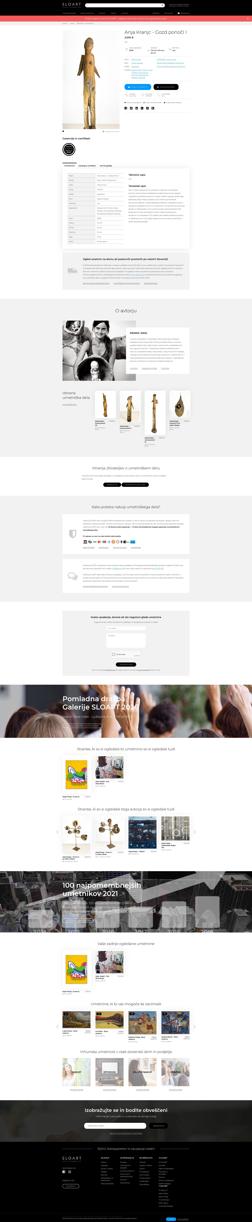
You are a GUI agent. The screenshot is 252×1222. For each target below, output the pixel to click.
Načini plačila (104, 547)
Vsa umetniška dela (70, 404)
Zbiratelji (155, 13)
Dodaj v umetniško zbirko (153, 102)
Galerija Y (71, 1186)
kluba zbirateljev (137, 275)
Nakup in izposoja (87, 13)
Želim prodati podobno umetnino (171, 66)
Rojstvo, (134, 78)
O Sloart (124, 13)
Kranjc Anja (136, 59)
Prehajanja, (143, 75)
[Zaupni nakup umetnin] (142, 1072)
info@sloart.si (117, 569)
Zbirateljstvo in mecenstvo (107, 1179)
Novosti (142, 1162)
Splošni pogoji (165, 1184)
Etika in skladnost (166, 1180)
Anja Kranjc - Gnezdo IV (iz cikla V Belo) (179, 405)
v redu (171, 1219)
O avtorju (134, 368)
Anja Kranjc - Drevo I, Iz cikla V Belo (109, 832)
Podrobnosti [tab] (69, 166)
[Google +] (142, 108)
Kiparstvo (135, 66)
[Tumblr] (153, 108)
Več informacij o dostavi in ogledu (127, 283)
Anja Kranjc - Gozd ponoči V (130, 407)
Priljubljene (144, 1172)
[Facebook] (126, 108)
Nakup (103, 1162)
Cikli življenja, (143, 73)
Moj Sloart (168, 13)
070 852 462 (159, 569)
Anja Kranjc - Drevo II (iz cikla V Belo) (77, 835)
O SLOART (163, 1162)
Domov (65, 23)
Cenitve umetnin (127, 1171)
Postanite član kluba (135, 485)
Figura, (134, 63)
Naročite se (158, 1126)
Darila (142, 1169)
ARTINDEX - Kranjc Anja (166, 59)
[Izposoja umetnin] (109, 1072)
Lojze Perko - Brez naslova (77, 1019)
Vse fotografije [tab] (106, 166)
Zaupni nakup (107, 1169)
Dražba (104, 1172)
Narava (140, 63)
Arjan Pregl (163, 1197)
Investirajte (144, 1181)
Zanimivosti (144, 1175)
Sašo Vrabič (163, 1193)
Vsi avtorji (165, 368)
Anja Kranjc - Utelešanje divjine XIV (175, 828)
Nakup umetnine (88, 547)
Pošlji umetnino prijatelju (173, 102)
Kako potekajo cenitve (120, 586)
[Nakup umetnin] (77, 1072)
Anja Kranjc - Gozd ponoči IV (155, 413)
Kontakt (162, 1165)
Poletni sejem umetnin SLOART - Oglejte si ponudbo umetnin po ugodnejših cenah (126, 18)
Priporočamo (145, 1178)
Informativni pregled (125, 1167)
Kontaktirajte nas (150, 283)
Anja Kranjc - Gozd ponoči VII (105, 405)
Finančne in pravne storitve (126, 1175)
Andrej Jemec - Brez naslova (175, 1022)
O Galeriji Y (163, 1190)
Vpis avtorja (125, 1183)
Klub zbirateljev (107, 1184)
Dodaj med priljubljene (133, 102)
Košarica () (185, 13)
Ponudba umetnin (69, 13)
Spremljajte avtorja (149, 368)
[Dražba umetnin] (175, 1072)
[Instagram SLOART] (69, 1172)
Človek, (134, 73)
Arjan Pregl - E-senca (77, 775)
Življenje (141, 78)
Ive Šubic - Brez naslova (109, 1020)
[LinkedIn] (136, 108)
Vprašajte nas (126, 665)
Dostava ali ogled (120, 547)
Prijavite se (112, 485)
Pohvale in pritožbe (163, 1173)
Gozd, (150, 70)
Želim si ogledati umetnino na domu (96, 283)
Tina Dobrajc (164, 1200)
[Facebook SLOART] (64, 1172)
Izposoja (104, 1165)
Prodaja (102, 13)
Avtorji (72, 23)
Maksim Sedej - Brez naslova (142, 1022)
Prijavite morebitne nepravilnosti (95, 586)
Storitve (113, 13)
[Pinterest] (147, 108)
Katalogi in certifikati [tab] (87, 166)
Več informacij (183, 1219)
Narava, (134, 70)
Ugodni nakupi (145, 1165)
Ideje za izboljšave (166, 1169)
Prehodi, (134, 75)
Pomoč (162, 1177)
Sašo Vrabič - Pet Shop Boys (109, 767)
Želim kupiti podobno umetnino (170, 63)
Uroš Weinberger (166, 1206)
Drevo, (145, 70)
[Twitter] (131, 108)
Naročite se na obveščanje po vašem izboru (126, 1133)
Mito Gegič (163, 1203)
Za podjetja (144, 1184)
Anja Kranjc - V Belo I (142, 832)
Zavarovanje (136, 547)
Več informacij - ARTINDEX (78, 921)
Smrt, (140, 70)
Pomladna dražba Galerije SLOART (82, 726)
